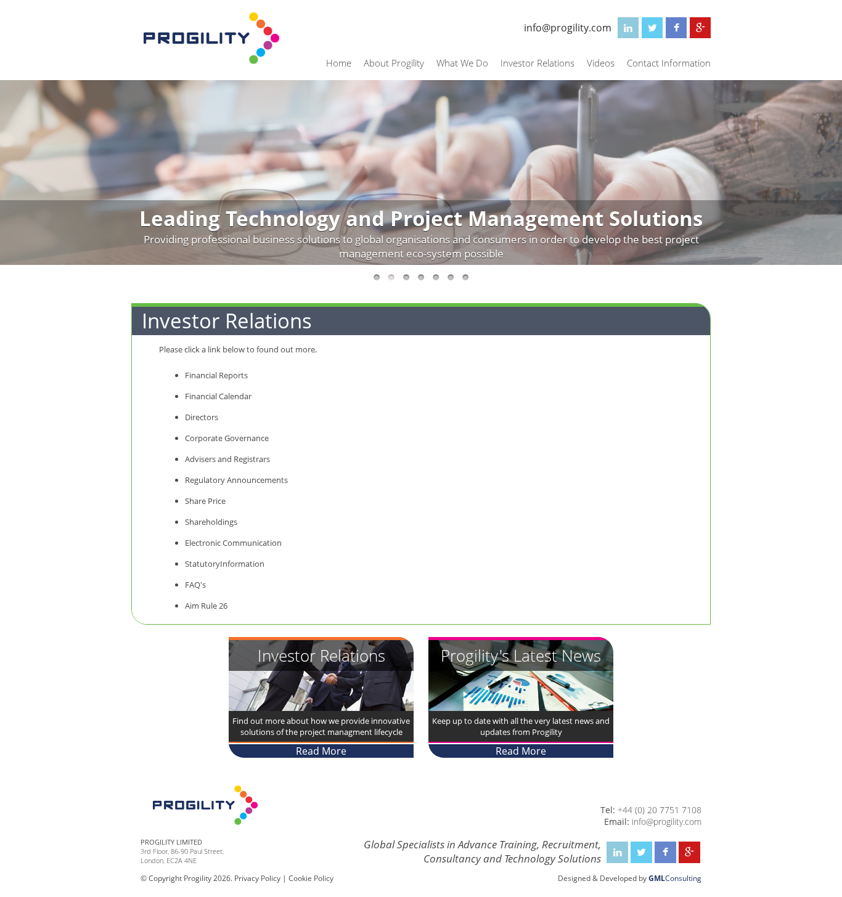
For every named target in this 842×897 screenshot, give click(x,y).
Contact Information (669, 63)
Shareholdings (211, 521)
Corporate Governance (227, 438)
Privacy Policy (257, 878)
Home (338, 63)
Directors (201, 417)
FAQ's (195, 584)
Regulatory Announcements (236, 479)
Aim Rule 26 (206, 605)
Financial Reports (216, 375)
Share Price (205, 500)
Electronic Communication (233, 542)
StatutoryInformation (224, 563)
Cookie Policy (310, 878)
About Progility (394, 63)
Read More (321, 751)
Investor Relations (537, 63)
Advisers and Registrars (227, 459)
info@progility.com (567, 27)
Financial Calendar (218, 396)
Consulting (674, 878)
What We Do (462, 63)
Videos (601, 63)
